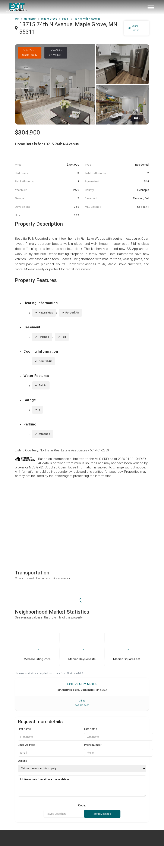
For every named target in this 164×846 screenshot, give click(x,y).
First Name (24, 728)
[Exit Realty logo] (16, 7)
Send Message (102, 813)
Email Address (26, 744)
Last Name (90, 728)
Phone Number (92, 744)
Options (22, 760)
